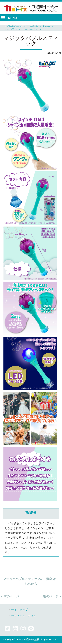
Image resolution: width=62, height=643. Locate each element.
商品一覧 (34, 26)
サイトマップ (19, 610)
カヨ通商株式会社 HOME (15, 26)
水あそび (46, 26)
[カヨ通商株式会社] (31, 12)
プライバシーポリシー (25, 616)
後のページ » (52, 596)
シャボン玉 (9, 29)
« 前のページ (10, 596)
